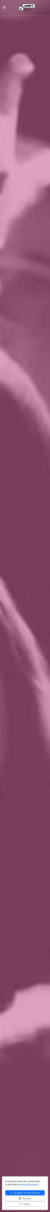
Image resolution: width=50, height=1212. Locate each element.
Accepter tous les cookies (27, 1192)
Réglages (26, 1198)
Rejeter (27, 1204)
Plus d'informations (30, 1184)
